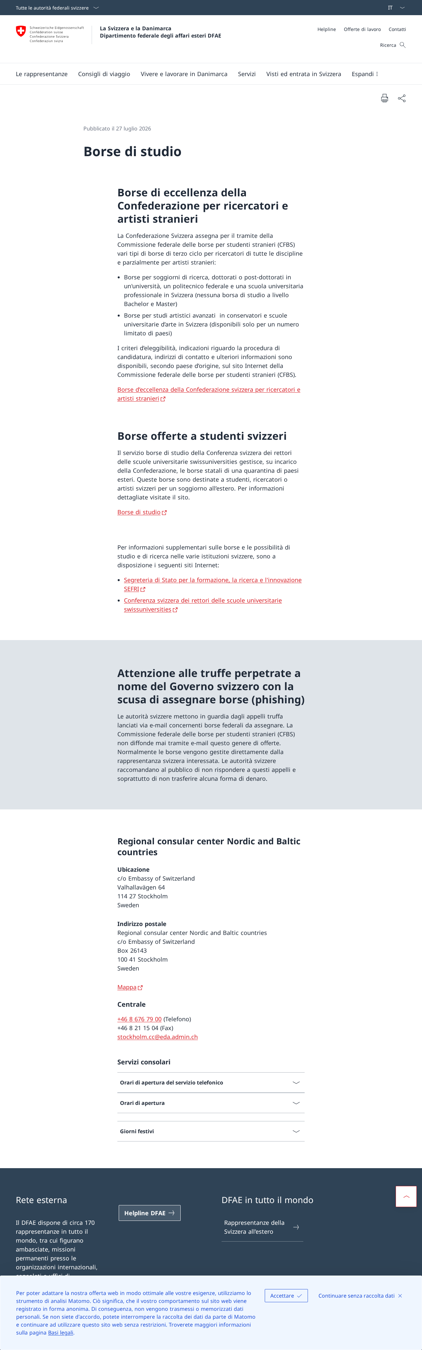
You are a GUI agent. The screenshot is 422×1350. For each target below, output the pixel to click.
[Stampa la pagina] (384, 98)
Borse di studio (139, 512)
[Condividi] (401, 98)
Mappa (126, 987)
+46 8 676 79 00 (139, 1019)
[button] (42, 73)
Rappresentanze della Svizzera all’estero (254, 1227)
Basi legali (60, 1332)
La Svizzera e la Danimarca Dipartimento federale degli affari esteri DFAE (160, 32)
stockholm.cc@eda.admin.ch (157, 1037)
